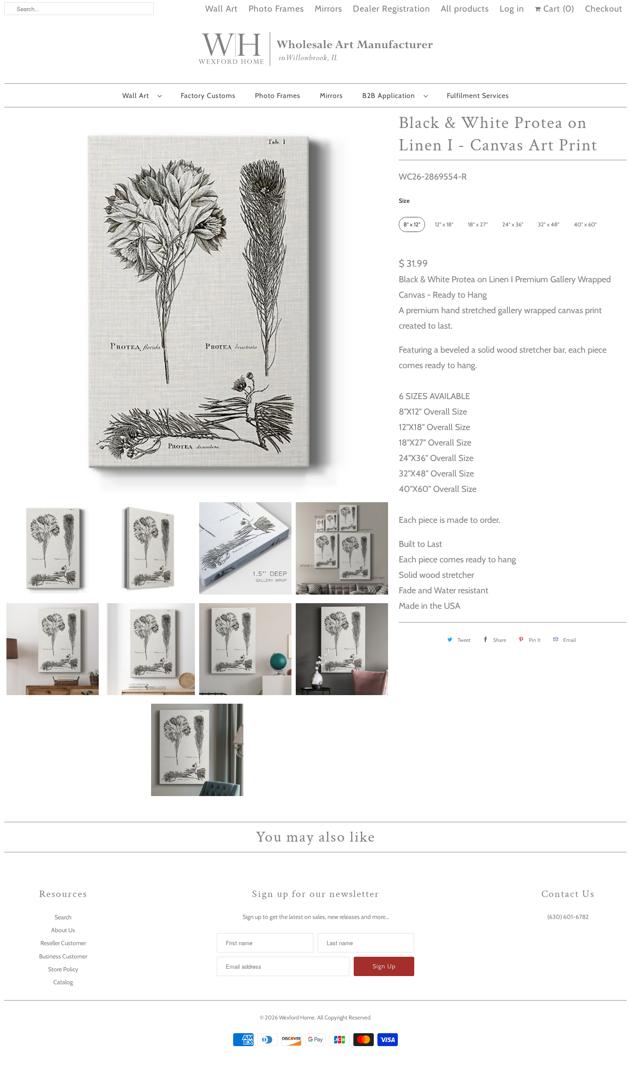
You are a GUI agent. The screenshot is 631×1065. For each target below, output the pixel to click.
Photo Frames (276, 8)
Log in (512, 8)
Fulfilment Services (478, 96)
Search (63, 917)
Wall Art (221, 8)
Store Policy (63, 969)
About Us (63, 930)
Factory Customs (208, 96)
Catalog (63, 982)
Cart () (557, 8)
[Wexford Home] (315, 52)
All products (465, 8)
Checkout (603, 8)
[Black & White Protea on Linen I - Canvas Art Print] (197, 303)
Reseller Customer (63, 943)
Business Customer (63, 956)
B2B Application (390, 96)
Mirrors (328, 8)
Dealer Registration (391, 8)
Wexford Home (297, 1017)
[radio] (412, 224)
